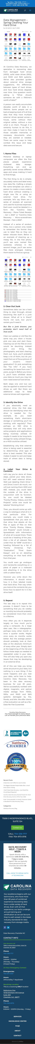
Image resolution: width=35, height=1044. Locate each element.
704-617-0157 (8, 974)
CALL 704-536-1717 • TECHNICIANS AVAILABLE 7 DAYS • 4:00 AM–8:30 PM (17, 3)
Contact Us (17, 827)
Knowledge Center (17, 1021)
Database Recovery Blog (10, 808)
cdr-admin (8, 28)
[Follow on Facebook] (4, 927)
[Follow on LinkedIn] (8, 927)
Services (17, 1016)
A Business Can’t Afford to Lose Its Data (14, 783)
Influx (21, 1041)
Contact (17, 1036)
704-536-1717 (20, 834)
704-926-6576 (8, 1003)
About (17, 1031)
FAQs (17, 1026)
